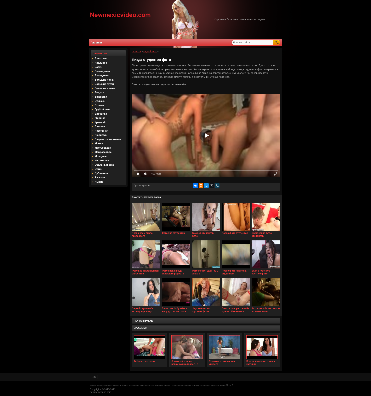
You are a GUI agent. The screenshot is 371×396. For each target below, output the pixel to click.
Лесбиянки (101, 130)
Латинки (100, 126)
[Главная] (120, 17)
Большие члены (105, 88)
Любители (101, 135)
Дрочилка (101, 113)
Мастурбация (103, 147)
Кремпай (100, 122)
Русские (100, 177)
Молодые (100, 156)
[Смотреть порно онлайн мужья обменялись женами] (236, 306)
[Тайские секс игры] (149, 347)
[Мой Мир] (206, 185)
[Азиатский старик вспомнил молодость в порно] (187, 347)
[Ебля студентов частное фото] (266, 268)
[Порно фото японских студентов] (236, 268)
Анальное (101, 62)
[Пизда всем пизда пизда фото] (146, 231)
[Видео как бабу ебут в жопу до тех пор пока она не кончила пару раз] (176, 306)
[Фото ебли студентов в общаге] (206, 268)
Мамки (99, 143)
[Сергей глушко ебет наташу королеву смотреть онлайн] (146, 306)
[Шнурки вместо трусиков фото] (206, 306)
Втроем (99, 105)
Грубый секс (102, 109)
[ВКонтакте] (195, 185)
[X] (211, 185)
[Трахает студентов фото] (206, 231)
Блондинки (102, 75)
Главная (96, 42)
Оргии (98, 169)
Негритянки (102, 160)
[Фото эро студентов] (176, 231)
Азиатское (101, 58)
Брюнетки (101, 96)
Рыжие (99, 181)
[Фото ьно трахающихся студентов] (146, 268)
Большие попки (104, 79)
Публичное (101, 173)
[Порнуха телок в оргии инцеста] (224, 347)
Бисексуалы (102, 71)
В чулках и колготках (108, 139)
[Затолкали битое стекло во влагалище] (266, 306)
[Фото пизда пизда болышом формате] (176, 268)
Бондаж (99, 92)
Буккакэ (100, 101)
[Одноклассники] (201, 185)
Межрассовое (103, 152)
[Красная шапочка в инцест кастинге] (262, 347)
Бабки (98, 67)
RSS (93, 377)
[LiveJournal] (217, 185)
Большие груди (104, 84)
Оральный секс (104, 164)
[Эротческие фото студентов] (266, 231)
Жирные (100, 118)
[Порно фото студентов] (236, 231)
